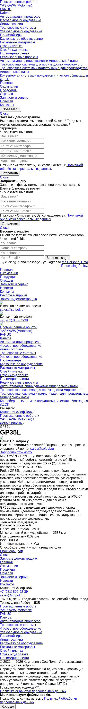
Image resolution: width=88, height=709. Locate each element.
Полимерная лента (14, 53)
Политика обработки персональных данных (33, 691)
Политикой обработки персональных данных (41, 166)
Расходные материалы (17, 42)
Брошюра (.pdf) (11, 551)
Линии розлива (11, 24)
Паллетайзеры (11, 35)
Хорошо (8, 706)
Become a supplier (13, 295)
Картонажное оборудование (21, 38)
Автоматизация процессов (20, 16)
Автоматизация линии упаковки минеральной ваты (39, 60)
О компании (9, 86)
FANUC (5, 9)
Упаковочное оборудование (21, 31)
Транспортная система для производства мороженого (41, 64)
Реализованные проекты (19, 57)
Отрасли (6, 94)
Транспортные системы (18, 27)
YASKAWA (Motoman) (16, 5)
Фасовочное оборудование (20, 20)
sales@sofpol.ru (12, 309)
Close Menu (10, 109)
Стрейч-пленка (11, 650)
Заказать (18, 299)
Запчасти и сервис (14, 97)
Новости (6, 101)
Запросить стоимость (16, 452)
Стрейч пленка (11, 46)
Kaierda (5, 13)
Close (4, 113)
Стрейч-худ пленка (14, 49)
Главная (6, 83)
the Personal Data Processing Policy (74, 264)
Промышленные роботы (18, 1)
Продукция (8, 90)
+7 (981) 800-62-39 (14, 320)
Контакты (7, 105)
